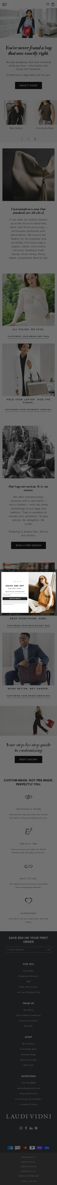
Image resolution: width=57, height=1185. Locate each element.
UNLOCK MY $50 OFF (14, 598)
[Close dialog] (54, 574)
